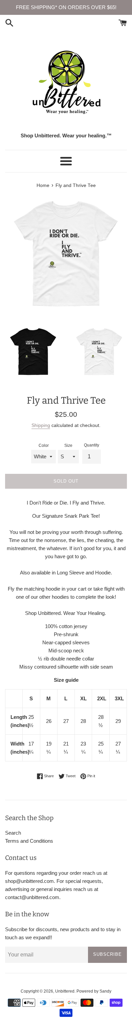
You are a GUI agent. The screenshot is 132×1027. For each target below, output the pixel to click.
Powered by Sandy (93, 991)
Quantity (91, 445)
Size (68, 445)
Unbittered (64, 991)
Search (13, 833)
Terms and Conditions (29, 841)
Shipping (40, 425)
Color (44, 445)
